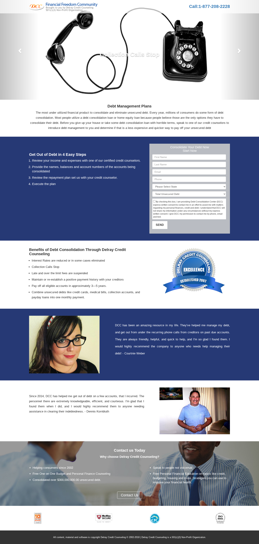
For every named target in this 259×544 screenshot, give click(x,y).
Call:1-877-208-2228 (209, 6)
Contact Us (129, 495)
